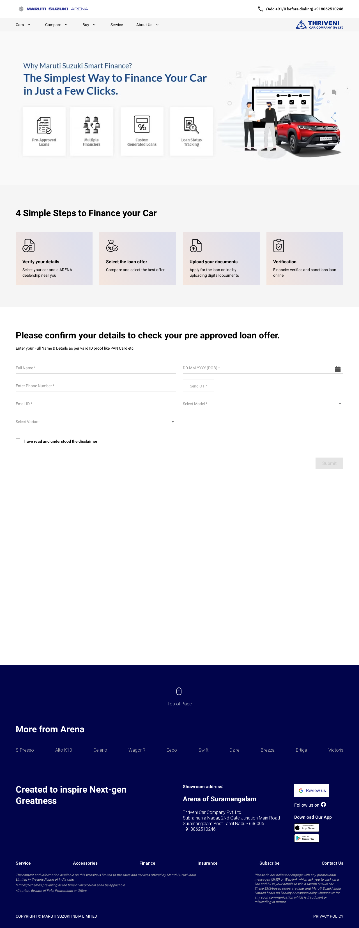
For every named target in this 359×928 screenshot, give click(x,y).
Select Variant (28, 421)
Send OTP (198, 386)
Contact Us (332, 863)
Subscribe (269, 863)
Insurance (207, 863)
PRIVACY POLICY (328, 916)
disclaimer (88, 441)
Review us (316, 790)
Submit (329, 463)
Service (117, 24)
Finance (147, 863)
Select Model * (195, 403)
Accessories (85, 863)
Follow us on (306, 805)
